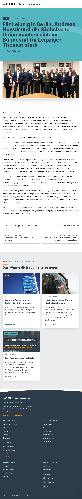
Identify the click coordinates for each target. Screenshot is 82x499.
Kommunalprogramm (10, 424)
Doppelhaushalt (8, 446)
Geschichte (47, 441)
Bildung (5, 453)
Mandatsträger (48, 435)
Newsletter (6, 438)
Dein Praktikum (8, 473)
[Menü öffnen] (77, 4)
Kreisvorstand (47, 424)
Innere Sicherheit (9, 450)
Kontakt (5, 476)
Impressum (46, 466)
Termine (5, 431)
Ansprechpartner (49, 438)
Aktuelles (6, 428)
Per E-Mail (34, 226)
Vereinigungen (48, 428)
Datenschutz (47, 469)
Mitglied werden (8, 469)
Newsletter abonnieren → (12, 415)
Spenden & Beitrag (9, 466)
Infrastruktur (7, 457)
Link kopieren (18, 226)
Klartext (5, 435)
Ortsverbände (48, 431)
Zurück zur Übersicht (71, 226)
